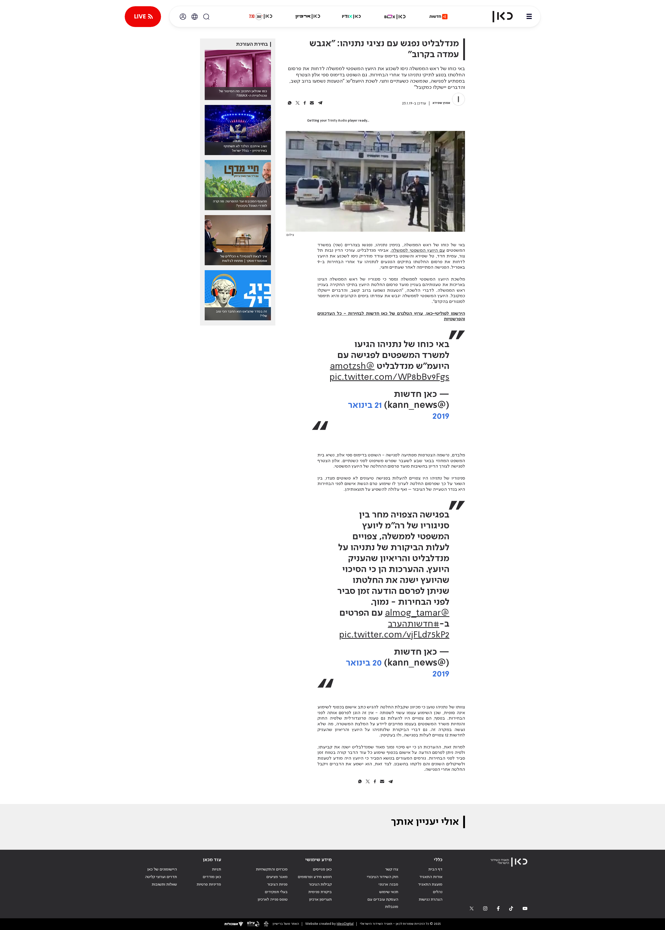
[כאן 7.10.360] (260, 16)
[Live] (143, 16)
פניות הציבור (277, 884)
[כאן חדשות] (438, 16)
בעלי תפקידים (276, 892)
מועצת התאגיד (430, 884)
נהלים (437, 892)
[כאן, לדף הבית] (498, 16)
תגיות (216, 869)
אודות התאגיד (430, 877)
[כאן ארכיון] (308, 16)
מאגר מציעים (277, 877)
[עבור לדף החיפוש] (206, 16)
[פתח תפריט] (529, 16)
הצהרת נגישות (430, 900)
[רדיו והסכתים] (351, 16)
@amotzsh (352, 366)
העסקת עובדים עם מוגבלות (382, 903)
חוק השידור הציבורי (382, 877)
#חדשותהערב (413, 624)
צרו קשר (391, 869)
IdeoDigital (345, 924)
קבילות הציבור (320, 884)
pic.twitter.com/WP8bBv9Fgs (389, 377)
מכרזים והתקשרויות (272, 869)
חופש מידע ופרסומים (315, 877)
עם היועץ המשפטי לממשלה (418, 250)
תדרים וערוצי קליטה (161, 877)
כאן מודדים (212, 877)
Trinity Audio (337, 120)
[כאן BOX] (395, 16)
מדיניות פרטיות (209, 884)
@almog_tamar (417, 613)
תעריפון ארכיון (320, 899)
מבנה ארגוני (388, 884)
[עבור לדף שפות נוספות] (194, 16)
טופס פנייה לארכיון (273, 900)
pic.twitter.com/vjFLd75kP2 (394, 635)
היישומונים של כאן (162, 869)
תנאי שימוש (388, 892)
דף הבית (435, 869)
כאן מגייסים (322, 869)
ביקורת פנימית (320, 892)
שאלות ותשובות (164, 884)
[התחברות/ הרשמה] (183, 16)
